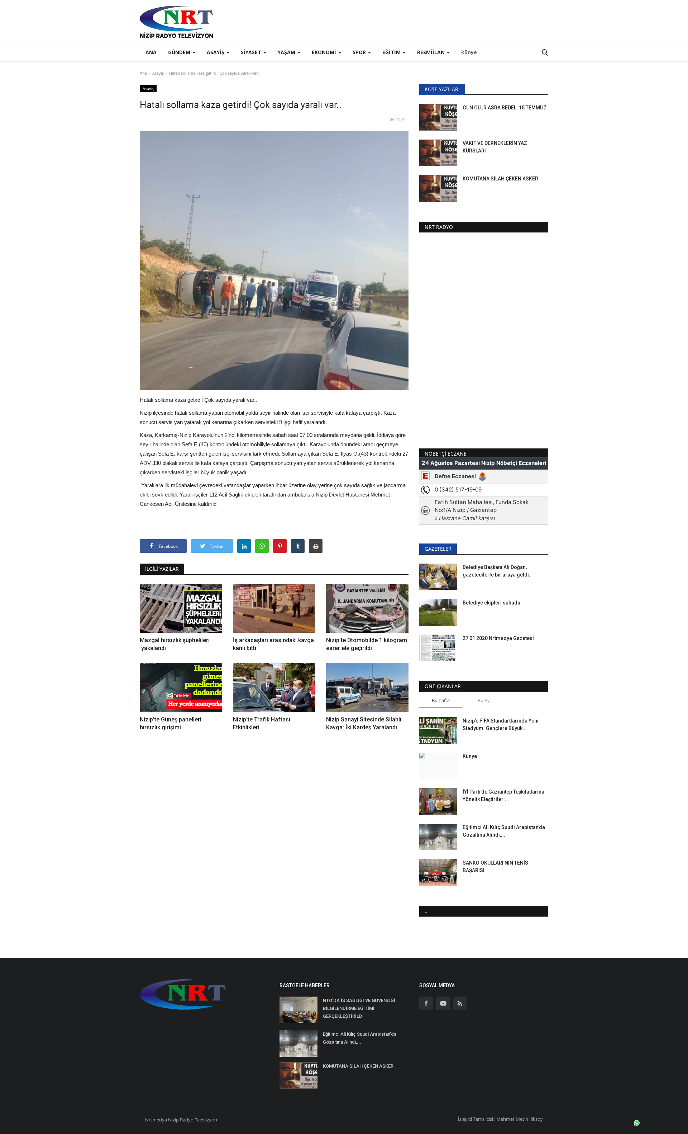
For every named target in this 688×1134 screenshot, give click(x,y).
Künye (470, 756)
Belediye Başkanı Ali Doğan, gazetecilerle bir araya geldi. (496, 571)
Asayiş (158, 73)
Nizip (173, 1119)
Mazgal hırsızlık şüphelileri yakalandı (175, 644)
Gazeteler (438, 548)
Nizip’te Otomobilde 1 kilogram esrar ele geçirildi (366, 644)
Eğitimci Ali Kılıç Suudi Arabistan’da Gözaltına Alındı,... (504, 831)
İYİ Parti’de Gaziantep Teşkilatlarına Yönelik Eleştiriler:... (503, 795)
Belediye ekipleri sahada (491, 603)
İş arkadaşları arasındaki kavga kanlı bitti (273, 644)
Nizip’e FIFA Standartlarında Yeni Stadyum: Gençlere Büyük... (501, 724)
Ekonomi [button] (325, 52)
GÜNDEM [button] (180, 52)
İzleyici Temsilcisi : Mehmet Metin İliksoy (500, 1119)
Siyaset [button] (252, 52)
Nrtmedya (156, 1119)
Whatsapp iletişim (662, 1122)
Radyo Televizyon (198, 1119)
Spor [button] (360, 52)
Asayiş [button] (216, 52)
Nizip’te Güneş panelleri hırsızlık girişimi (170, 723)
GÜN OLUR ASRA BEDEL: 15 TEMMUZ (504, 107)
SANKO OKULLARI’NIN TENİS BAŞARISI (495, 866)
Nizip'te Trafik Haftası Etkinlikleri (261, 723)
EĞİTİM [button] (392, 52)
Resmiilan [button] (431, 52)
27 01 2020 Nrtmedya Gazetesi (498, 638)
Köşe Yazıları (442, 89)
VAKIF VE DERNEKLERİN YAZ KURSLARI (495, 147)
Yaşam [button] (287, 52)
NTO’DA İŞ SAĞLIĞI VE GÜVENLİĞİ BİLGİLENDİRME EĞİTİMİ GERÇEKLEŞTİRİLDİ (359, 1008)
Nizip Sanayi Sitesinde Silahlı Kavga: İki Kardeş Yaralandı (363, 723)
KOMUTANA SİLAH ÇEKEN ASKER (500, 179)
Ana (151, 52)
